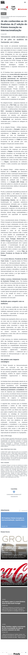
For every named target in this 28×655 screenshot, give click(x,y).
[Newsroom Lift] (3, 3)
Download (24, 526)
